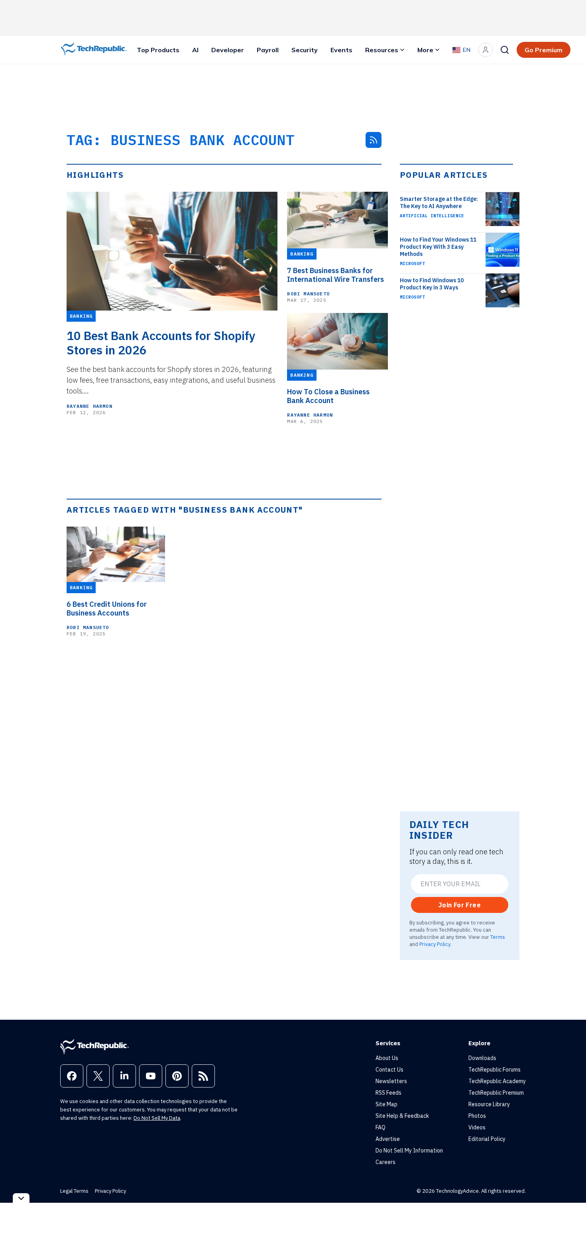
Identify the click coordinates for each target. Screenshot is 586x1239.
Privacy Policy (434, 944)
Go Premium (543, 50)
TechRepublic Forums (494, 1069)
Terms (497, 937)
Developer (227, 50)
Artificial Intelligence (432, 215)
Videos (477, 1127)
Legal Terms (74, 1191)
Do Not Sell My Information (409, 1150)
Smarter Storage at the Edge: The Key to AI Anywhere (439, 202)
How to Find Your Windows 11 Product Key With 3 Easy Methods (438, 247)
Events (341, 50)
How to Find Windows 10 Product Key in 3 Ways (432, 284)
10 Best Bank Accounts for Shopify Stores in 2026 (161, 342)
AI (195, 50)
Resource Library (489, 1104)
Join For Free (460, 905)
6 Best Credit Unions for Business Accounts (107, 609)
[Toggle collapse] (21, 1198)
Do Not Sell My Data (157, 1118)
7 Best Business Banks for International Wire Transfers (335, 275)
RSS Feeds (388, 1092)
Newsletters (391, 1081)
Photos (477, 1115)
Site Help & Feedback (402, 1115)
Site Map (386, 1104)
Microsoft (412, 263)
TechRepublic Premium (496, 1092)
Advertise (388, 1139)
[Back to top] (570, 1214)
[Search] (505, 50)
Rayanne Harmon (89, 406)
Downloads (482, 1058)
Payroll (268, 50)
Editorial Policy (486, 1139)
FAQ (380, 1127)
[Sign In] (485, 50)
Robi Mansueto (308, 294)
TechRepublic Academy (497, 1081)
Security (304, 50)
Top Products (158, 50)
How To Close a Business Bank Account (328, 396)
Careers (385, 1162)
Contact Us (389, 1069)
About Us (387, 1058)
